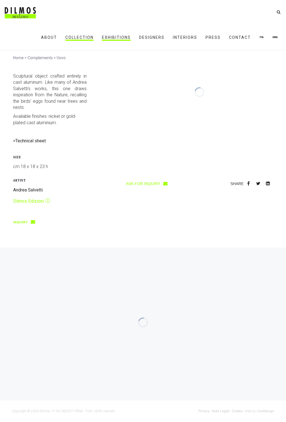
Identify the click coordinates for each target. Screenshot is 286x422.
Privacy (203, 411)
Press (213, 37)
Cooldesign (265, 411)
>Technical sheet (29, 140)
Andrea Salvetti (28, 190)
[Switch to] (261, 37)
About (49, 37)
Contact (240, 37)
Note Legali (220, 411)
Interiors (185, 37)
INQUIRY (21, 222)
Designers (152, 37)
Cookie (237, 411)
